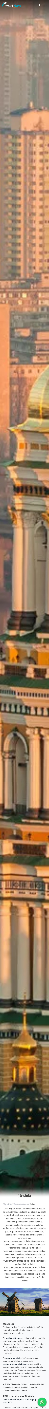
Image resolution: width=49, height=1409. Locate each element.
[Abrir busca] (40, 5)
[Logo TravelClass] (11, 5)
